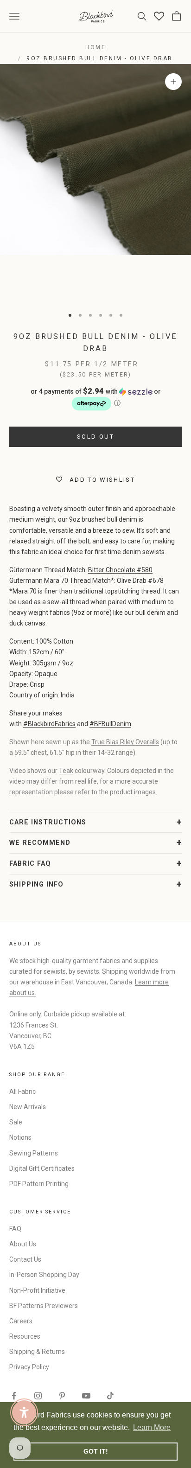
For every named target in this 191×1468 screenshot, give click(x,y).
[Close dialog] (180, 691)
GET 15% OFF (141, 786)
